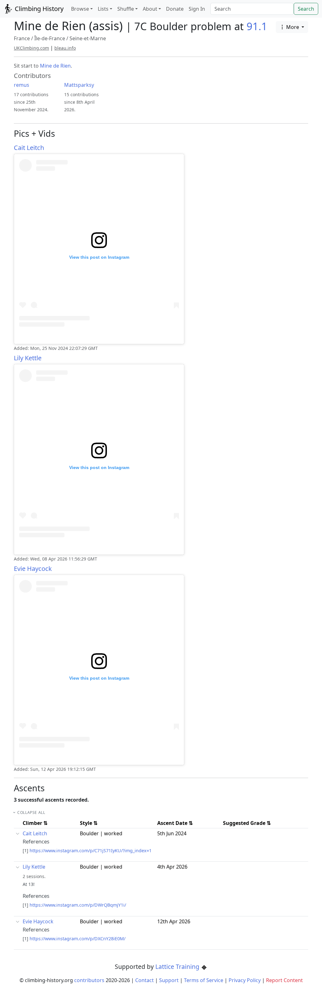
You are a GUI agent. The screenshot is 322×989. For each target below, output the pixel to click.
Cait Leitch (29, 147)
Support (169, 980)
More (292, 27)
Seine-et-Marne (87, 38)
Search (306, 8)
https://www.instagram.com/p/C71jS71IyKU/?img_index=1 (91, 851)
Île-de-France (49, 38)
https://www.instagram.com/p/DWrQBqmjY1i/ (78, 905)
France (22, 38)
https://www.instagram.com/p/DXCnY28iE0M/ (77, 939)
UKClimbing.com (31, 48)
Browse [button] (80, 8)
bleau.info (65, 48)
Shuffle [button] (125, 8)
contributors (89, 980)
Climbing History (38, 8)
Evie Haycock (33, 568)
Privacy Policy (245, 980)
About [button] (150, 8)
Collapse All (31, 812)
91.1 (257, 26)
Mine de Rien (55, 65)
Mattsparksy (79, 84)
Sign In (197, 8)
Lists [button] (103, 8)
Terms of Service (203, 980)
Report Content (284, 980)
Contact (144, 980)
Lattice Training (178, 966)
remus (21, 84)
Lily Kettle (28, 358)
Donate (175, 8)
